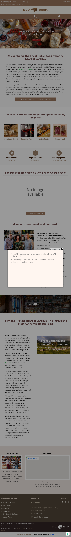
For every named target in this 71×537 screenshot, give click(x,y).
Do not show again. (56, 249)
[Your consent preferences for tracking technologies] (68, 534)
